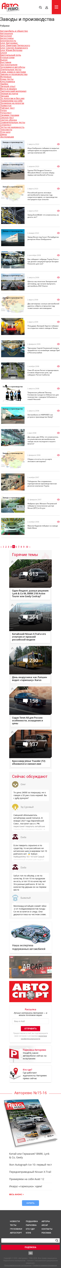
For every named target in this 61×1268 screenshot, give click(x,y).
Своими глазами (9, 115)
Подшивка (31, 1221)
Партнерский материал (13, 91)
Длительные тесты (10, 69)
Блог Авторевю (9, 43)
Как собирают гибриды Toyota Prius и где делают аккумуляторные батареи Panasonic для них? (43, 261)
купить (30, 1203)
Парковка (31, 1225)
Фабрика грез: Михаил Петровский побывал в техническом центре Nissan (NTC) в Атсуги (42, 505)
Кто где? (30, 1229)
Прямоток (5, 105)
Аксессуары (7, 38)
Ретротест (5, 112)
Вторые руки (7, 57)
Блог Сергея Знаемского (14, 47)
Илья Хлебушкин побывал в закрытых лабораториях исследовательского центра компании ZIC (43, 150)
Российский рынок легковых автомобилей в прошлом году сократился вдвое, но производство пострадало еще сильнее (42, 196)
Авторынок (6, 33)
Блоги (3, 52)
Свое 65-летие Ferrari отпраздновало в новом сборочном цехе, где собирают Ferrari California (43, 372)
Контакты (47, 1229)
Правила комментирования (45, 1265)
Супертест (5, 124)
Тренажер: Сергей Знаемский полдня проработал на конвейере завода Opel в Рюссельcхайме (44, 350)
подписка (30, 1247)
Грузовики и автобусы (12, 67)
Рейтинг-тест (7, 108)
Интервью (5, 76)
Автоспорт (6, 35)
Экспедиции (7, 136)
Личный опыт (7, 86)
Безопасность (8, 40)
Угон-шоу (5, 132)
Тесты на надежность (12, 127)
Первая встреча (9, 93)
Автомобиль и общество (14, 31)
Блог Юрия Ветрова (11, 50)
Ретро (3, 110)
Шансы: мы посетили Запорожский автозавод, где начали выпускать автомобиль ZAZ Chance (42, 283)
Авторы (46, 1221)
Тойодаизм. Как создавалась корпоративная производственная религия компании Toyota (42, 483)
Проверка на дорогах (12, 103)
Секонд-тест (7, 117)
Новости (15, 1221)
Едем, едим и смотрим (13, 71)
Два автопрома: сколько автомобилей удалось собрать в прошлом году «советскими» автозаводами (43, 305)
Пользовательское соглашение (17, 1265)
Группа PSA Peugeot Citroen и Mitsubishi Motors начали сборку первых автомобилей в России (41, 172)
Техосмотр (6, 129)
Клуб (28, 1232)
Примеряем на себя (11, 100)
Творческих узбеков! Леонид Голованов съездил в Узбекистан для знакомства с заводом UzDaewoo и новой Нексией (43, 396)
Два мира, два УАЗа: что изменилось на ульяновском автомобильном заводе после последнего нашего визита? (43, 440)
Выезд (3, 59)
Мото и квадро (8, 88)
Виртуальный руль (10, 55)
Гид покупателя (8, 64)
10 (27, 546)
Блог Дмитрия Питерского (15, 45)
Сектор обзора (8, 120)
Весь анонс (15, 1194)
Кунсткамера (7, 81)
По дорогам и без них (12, 98)
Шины (3, 134)
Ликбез (4, 83)
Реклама (46, 1232)
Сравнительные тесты (12, 122)
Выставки (5, 62)
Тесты (13, 1225)
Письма (4, 96)
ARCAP (45, 1225)
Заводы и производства (13, 74)
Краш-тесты (6, 79)
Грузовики (15, 1229)
